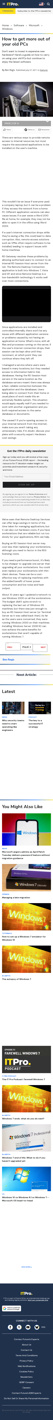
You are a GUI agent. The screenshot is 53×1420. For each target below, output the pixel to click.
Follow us (31, 129)
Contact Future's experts (26, 1339)
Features (44, 70)
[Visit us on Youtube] (28, 1327)
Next (43, 647)
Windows (7, 29)
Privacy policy (26, 1360)
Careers (26, 1387)
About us (26, 1344)
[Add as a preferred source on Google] (11, 1308)
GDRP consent (26, 1382)
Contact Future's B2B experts (26, 1393)
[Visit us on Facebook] (10, 1327)
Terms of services (36, 494)
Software (19, 25)
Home (5, 25)
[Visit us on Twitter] (19, 1327)
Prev (9, 647)
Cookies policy (26, 1371)
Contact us (26, 1350)
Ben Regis (10, 70)
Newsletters (26, 1377)
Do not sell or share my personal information (26, 1398)
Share (9, 129)
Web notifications (26, 1366)
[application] (26, 302)
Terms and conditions (26, 1355)
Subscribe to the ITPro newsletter (34, 11)
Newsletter (45, 129)
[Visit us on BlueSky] (35, 1327)
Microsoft (34, 25)
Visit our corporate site (38, 1300)
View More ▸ (26, 1267)
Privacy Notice (40, 497)
